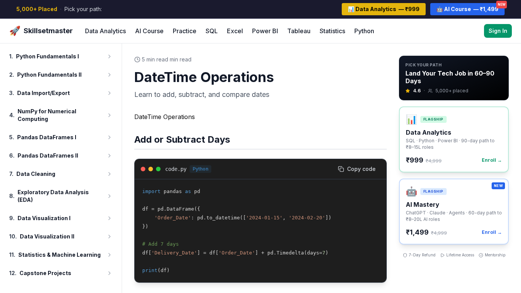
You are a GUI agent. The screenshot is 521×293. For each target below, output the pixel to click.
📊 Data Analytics (384, 9)
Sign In (498, 30)
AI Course (149, 31)
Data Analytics (105, 31)
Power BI (265, 31)
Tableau (298, 31)
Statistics (332, 31)
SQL (212, 31)
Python (364, 31)
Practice (184, 31)
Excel (235, 31)
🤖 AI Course (470, 7)
